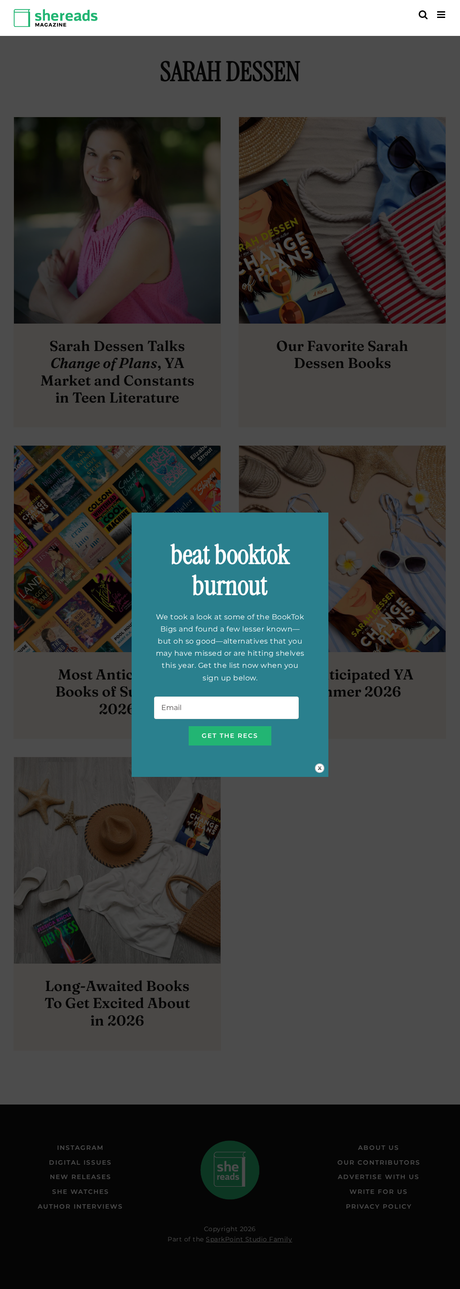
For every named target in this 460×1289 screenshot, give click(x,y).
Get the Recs (230, 736)
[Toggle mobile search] (423, 14)
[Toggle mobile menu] (442, 14)
